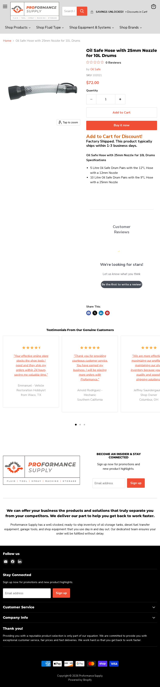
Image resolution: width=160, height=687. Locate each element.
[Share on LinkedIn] (101, 313)
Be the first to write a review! (121, 284)
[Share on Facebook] (88, 313)
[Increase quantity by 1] (120, 99)
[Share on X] (94, 313)
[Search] (82, 11)
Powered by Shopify (80, 680)
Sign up (135, 483)
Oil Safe (95, 69)
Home (7, 40)
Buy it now (122, 125)
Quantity (92, 90)
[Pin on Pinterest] (107, 313)
